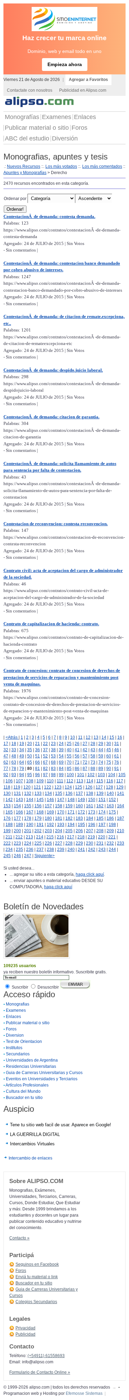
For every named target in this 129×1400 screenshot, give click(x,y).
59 (100, 756)
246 (17, 855)
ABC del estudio (27, 138)
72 (85, 762)
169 (50, 812)
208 (100, 830)
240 (71, 849)
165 (9, 812)
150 (91, 799)
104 (111, 774)
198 (112, 824)
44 (100, 749)
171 (71, 812)
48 (13, 756)
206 (79, 830)
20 (29, 743)
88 (92, 768)
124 (68, 787)
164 (120, 805)
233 (120, 843)
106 (9, 781)
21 (37, 743)
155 (27, 805)
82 (45, 768)
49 (21, 756)
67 (45, 762)
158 (58, 805)
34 (21, 749)
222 (7, 843)
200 (17, 830)
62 (5, 762)
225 (38, 843)
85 (69, 768)
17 (5, 743)
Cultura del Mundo (23, 1091)
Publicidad (25, 1334)
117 (119, 781)
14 (103, 737)
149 (81, 799)
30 (108, 743)
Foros (79, 127)
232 (110, 843)
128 (109, 787)
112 (69, 781)
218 (81, 837)
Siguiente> (44, 855)
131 (17, 793)
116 (109, 781)
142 (9, 799)
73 (92, 762)
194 (71, 824)
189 (19, 824)
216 (60, 837)
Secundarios (18, 1054)
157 (48, 805)
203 (48, 830)
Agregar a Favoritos (88, 79)
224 (27, 843)
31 (116, 743)
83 (53, 768)
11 (80, 737)
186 (110, 818)
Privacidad (25, 1328)
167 (29, 812)
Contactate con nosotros (29, 90)
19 (21, 743)
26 (77, 743)
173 (91, 812)
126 (89, 787)
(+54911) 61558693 (46, 1355)
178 (27, 818)
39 (61, 749)
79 (21, 768)
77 (5, 768)
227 (58, 843)
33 (13, 749)
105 (122, 774)
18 (13, 743)
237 (40, 849)
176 (7, 818)
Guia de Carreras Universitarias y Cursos (44, 1072)
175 (112, 812)
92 (5, 774)
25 (69, 743)
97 (45, 774)
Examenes (56, 116)
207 (89, 830)
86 (77, 768)
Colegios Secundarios (36, 1301)
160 (79, 805)
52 (45, 756)
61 (116, 756)
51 (37, 756)
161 (89, 805)
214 (39, 837)
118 (6, 787)
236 (29, 849)
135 (58, 793)
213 (29, 837)
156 (38, 805)
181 (58, 818)
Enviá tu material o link (36, 1276)
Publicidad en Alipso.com (82, 90)
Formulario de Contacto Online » (39, 1372)
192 (50, 824)
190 (29, 824)
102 (91, 774)
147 (60, 799)
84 (61, 768)
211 (9, 837)
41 (77, 749)
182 (69, 818)
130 (7, 793)
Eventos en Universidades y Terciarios (41, 1078)
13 (96, 737)
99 (61, 774)
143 (19, 799)
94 (21, 774)
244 (112, 849)
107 (19, 781)
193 (60, 824)
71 (77, 762)
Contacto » (19, 1238)
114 (89, 781)
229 (79, 843)
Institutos (14, 1047)
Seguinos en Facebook (37, 1264)
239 (60, 849)
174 (102, 812)
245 (7, 855)
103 (101, 774)
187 (120, 818)
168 (40, 812)
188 (9, 824)
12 (88, 737)
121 (37, 787)
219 (91, 837)
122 (47, 787)
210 (120, 830)
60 (108, 756)
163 (110, 805)
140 (110, 793)
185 (100, 818)
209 (110, 830)
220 (101, 837)
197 (102, 824)
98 (53, 774)
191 (40, 824)
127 (99, 787)
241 (81, 849)
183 (79, 818)
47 (5, 756)
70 (69, 762)
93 (13, 774)
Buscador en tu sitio (24, 1097)
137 (79, 793)
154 (17, 805)
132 (27, 793)
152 (112, 799)
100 (70, 774)
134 (48, 793)
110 (50, 781)
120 (27, 787)
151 (102, 799)
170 (60, 812)
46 (116, 749)
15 (111, 737)
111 (60, 781)
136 (69, 793)
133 (38, 793)
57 (85, 756)
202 (38, 830)
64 (21, 762)
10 (72, 737)
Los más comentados (102, 166)
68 (53, 762)
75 (108, 762)
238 (50, 849)
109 (40, 781)
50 (29, 756)
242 (91, 849)
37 (45, 749)
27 (85, 743)
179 (38, 818)
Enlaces (85, 116)
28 (92, 743)
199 (7, 830)
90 (108, 768)
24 (61, 743)
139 (100, 793)
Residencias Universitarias (31, 1066)
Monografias (17, 1004)
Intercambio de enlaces (30, 1158)
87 (85, 768)
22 (45, 743)
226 (48, 843)
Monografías (22, 116)
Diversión (65, 138)
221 (112, 837)
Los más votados (61, 166)
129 (119, 787)
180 (48, 818)
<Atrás (12, 737)
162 (100, 805)
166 (19, 812)
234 (9, 849)
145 (40, 799)
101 (80, 774)
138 (89, 793)
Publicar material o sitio (37, 127)
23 (53, 743)
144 (29, 799)
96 (37, 774)
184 (89, 818)
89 (100, 768)
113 (79, 781)
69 (61, 762)
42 (85, 749)
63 (13, 762)
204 (58, 830)
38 (53, 749)
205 (69, 830)
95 (29, 774)
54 (61, 756)
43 (92, 749)
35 (29, 749)
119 (16, 787)
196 (91, 824)
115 (99, 781)
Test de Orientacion (24, 1041)
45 (108, 749)
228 (69, 843)
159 (69, 805)
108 (29, 781)
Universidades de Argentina (32, 1060)
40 (69, 749)
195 (81, 824)
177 (17, 818)
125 (78, 787)
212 (19, 837)
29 (100, 743)
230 (89, 843)
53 (53, 756)
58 (92, 756)
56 (77, 756)
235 (19, 849)
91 (116, 768)
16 (119, 737)
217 (70, 837)
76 (116, 762)
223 (17, 843)
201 (27, 830)
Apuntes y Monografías (24, 172)
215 (50, 837)
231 (100, 843)
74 (100, 762)
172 (81, 812)
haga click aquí (90, 874)
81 (37, 768)
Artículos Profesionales (27, 1085)
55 (69, 756)
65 (29, 762)
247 (27, 855)
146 (50, 799)
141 (120, 793)
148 (71, 799)
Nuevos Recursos (23, 166)
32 (5, 749)
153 (7, 805)
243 (102, 849)
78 (13, 768)
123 (58, 787)
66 (37, 762)
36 (37, 749)
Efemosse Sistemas (84, 1393)
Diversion (15, 1035)
